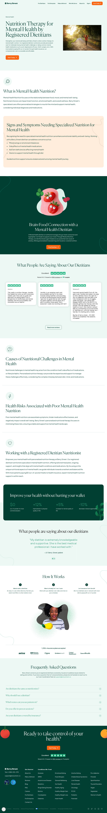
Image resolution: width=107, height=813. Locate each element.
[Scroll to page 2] (55, 558)
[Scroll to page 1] (52, 558)
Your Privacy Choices (43, 808)
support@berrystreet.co (63, 677)
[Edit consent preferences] (4, 809)
